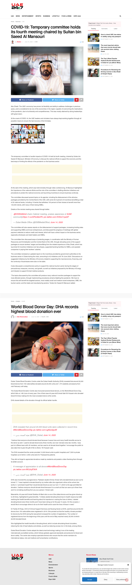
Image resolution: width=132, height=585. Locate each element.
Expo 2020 (77, 16)
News (18, 16)
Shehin (19, 42)
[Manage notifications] (126, 580)
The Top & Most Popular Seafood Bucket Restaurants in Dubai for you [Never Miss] (111, 60)
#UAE (69, 214)
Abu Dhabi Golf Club (106, 559)
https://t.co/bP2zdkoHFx (33, 216)
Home (12, 21)
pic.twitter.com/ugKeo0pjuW (45, 429)
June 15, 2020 (29, 42)
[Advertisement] (62, 6)
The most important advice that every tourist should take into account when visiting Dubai (111, 48)
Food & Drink (67, 16)
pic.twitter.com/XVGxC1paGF (56, 216)
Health (23, 301)
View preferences (121, 579)
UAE (12, 16)
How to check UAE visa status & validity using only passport (111, 35)
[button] (128, 565)
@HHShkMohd (20, 214)
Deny (105, 579)
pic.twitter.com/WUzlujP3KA (25, 469)
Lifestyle (55, 16)
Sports (38, 16)
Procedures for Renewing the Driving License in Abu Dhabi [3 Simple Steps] (111, 72)
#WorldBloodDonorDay (23, 429)
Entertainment (27, 16)
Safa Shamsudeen (22, 317)
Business (46, 16)
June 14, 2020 (57, 222)
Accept (89, 579)
